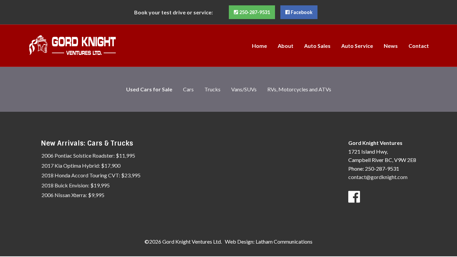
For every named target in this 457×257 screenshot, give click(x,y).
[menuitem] (259, 45)
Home (259, 45)
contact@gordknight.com (377, 177)
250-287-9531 (254, 12)
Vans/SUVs (244, 89)
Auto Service (357, 45)
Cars (188, 89)
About (285, 45)
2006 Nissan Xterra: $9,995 (72, 195)
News (391, 45)
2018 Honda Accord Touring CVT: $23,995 (91, 175)
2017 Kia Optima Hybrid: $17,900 (80, 165)
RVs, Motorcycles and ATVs (299, 89)
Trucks (212, 89)
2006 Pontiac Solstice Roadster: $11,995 (88, 155)
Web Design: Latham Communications (268, 241)
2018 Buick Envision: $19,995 (75, 185)
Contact (418, 45)
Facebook (301, 12)
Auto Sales (317, 45)
